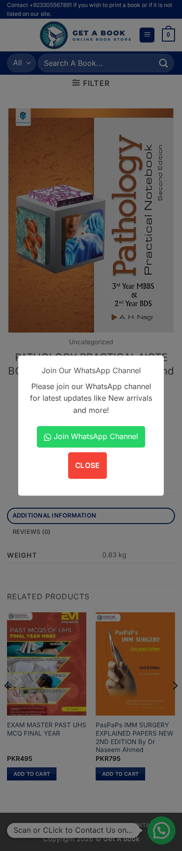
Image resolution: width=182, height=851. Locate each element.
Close (87, 465)
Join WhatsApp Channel (94, 436)
